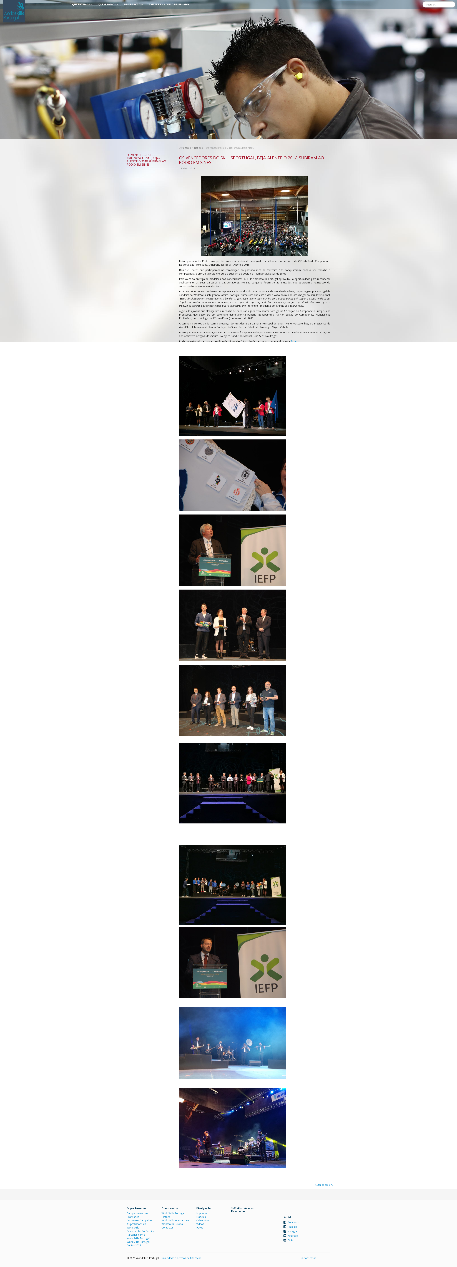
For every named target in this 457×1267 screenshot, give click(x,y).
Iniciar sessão (309, 1258)
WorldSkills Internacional (176, 1220)
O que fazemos (80, 4)
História (166, 1217)
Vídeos (200, 1224)
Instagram (293, 1231)
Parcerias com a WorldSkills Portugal (138, 1236)
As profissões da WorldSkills (136, 1225)
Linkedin (292, 1226)
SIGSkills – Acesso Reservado (169, 4)
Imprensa (201, 1213)
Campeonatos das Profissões (137, 1215)
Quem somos (107, 4)
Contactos (168, 1227)
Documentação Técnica (140, 1231)
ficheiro (295, 341)
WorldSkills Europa (172, 1224)
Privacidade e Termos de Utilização (181, 1258)
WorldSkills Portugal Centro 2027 (138, 1243)
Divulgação (132, 4)
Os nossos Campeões (139, 1220)
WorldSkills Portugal (173, 1213)
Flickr (290, 1240)
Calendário (202, 1220)
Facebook (293, 1222)
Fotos (199, 1227)
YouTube (292, 1235)
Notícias (198, 147)
